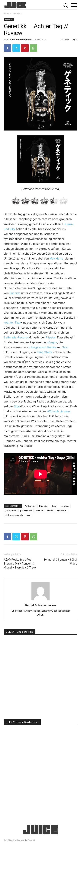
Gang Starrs (44, 352)
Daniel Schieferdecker (20, 39)
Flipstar (51, 337)
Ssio (65, 347)
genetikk (65, 505)
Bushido (14, 293)
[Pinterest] (25, 48)
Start (6, 13)
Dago (54, 505)
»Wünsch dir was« (59, 411)
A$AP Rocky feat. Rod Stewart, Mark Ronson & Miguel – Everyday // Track (20, 563)
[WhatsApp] (33, 48)
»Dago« (52, 342)
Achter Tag (30, 505)
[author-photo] (40, 600)
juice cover (10, 510)
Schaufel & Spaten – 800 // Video (60, 561)
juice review (26, 510)
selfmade (61, 510)
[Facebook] (7, 48)
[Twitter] (16, 48)
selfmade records (14, 515)
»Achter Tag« (12, 322)
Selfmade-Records (16, 337)
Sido (17, 406)
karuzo (39, 510)
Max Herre (56, 258)
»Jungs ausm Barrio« (43, 347)
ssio (29, 515)
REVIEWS (17, 13)
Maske (50, 510)
